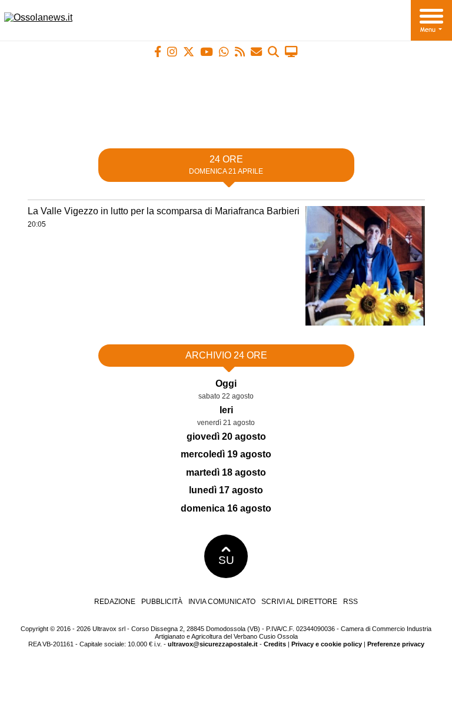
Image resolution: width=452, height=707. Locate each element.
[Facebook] (157, 52)
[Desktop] (291, 52)
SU (226, 560)
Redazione (114, 602)
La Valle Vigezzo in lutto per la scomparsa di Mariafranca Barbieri (164, 211)
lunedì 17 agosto (226, 490)
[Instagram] (172, 52)
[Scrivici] (256, 52)
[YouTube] (206, 52)
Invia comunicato (221, 602)
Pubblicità (161, 602)
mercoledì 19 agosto (226, 454)
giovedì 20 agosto (226, 436)
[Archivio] (273, 52)
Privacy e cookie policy (326, 644)
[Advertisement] (226, 98)
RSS (350, 602)
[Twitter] (188, 52)
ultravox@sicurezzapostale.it (213, 644)
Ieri (226, 410)
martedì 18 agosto (226, 472)
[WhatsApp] (224, 52)
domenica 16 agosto (226, 508)
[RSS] (240, 52)
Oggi (226, 384)
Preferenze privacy (395, 644)
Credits (275, 644)
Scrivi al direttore (299, 602)
